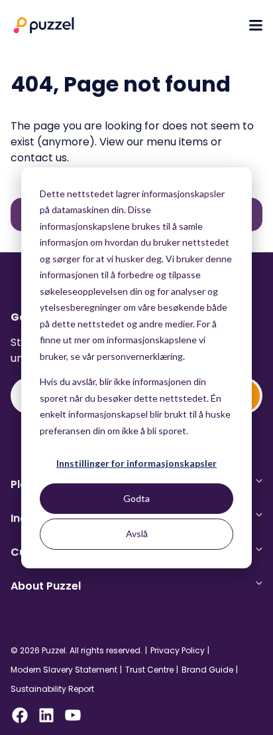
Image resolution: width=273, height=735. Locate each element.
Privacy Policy (177, 650)
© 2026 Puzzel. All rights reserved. (76, 650)
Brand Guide (207, 670)
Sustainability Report (52, 689)
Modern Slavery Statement (64, 670)
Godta (136, 498)
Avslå (137, 533)
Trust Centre (149, 670)
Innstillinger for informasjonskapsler (136, 463)
